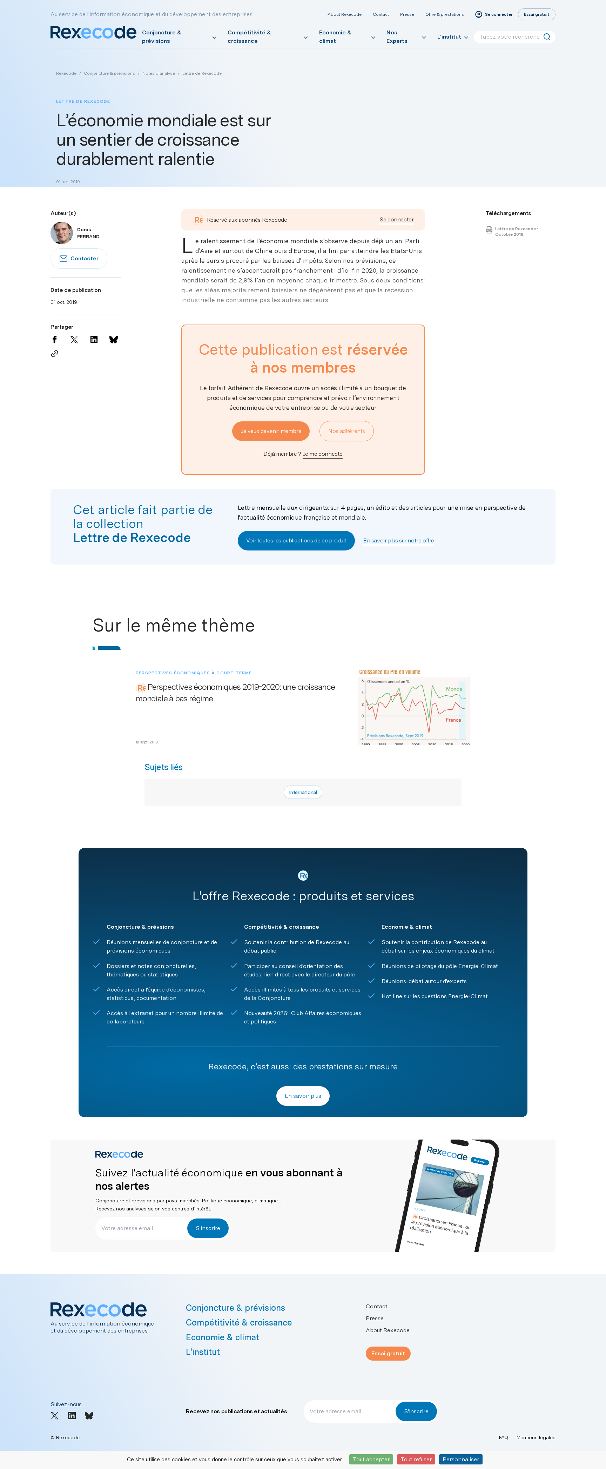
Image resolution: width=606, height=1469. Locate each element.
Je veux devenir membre (271, 431)
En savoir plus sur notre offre (398, 540)
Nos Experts (397, 36)
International (303, 792)
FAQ (503, 1437)
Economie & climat (335, 36)
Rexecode (66, 73)
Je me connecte (323, 453)
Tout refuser (416, 1459)
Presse (407, 14)
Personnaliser (461, 1459)
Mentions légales (536, 1437)
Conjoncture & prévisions (161, 36)
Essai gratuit (388, 1353)
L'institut (449, 36)
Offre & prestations (444, 14)
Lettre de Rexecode (202, 73)
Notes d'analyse (158, 73)
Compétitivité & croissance (249, 36)
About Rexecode (345, 14)
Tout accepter (371, 1459)
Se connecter (396, 219)
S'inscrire (208, 1228)
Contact (381, 14)
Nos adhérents (346, 431)
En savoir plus (303, 1096)
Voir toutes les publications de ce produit (296, 540)
